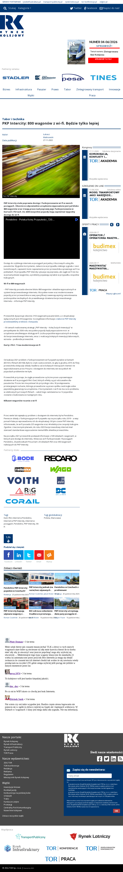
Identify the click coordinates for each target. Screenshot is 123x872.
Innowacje (114, 89)
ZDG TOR (8, 762)
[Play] (8, 256)
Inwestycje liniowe (12, 787)
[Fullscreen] (76, 256)
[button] (112, 229)
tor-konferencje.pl (89, 2)
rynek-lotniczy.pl (72, 2)
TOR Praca (8, 753)
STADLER (8, 796)
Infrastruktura (23, 89)
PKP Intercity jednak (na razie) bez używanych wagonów (41, 590)
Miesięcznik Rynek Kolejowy (16, 777)
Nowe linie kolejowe (13, 810)
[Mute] (23, 256)
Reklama (8, 771)
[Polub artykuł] (8, 556)
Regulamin (8, 774)
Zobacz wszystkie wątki (13, 815)
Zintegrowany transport (90, 89)
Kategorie (23, 8)
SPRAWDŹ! (104, 45)
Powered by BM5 (28, 868)
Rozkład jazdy (10, 790)
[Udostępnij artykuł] (19, 556)
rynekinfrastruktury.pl (32, 2)
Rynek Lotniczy (10, 750)
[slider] (41, 252)
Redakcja (8, 768)
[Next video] (15, 256)
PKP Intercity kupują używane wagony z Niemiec (14, 614)
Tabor (67, 89)
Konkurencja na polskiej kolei (17, 793)
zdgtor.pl (103, 2)
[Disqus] (42, 674)
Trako (6, 798)
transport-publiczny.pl (53, 2)
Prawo (55, 89)
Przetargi (8, 804)
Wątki (31, 95)
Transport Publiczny (13, 747)
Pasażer (41, 89)
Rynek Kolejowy (11, 741)
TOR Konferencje (11, 765)
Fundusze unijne (11, 801)
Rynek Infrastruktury (13, 744)
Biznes (6, 89)
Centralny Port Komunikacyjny (17, 807)
